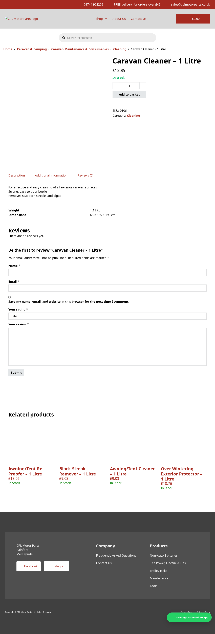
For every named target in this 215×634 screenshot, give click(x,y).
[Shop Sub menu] (106, 18)
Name (14, 266)
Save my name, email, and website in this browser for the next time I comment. (68, 301)
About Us (119, 19)
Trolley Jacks (158, 571)
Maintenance (159, 578)
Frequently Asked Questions (116, 555)
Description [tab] (16, 175)
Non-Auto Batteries (164, 555)
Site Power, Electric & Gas (168, 563)
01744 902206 (93, 4)
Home (7, 49)
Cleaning (119, 49)
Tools (153, 586)
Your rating (18, 309)
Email (13, 281)
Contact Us (138, 19)
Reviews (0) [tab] (85, 175)
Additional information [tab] (51, 175)
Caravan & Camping (32, 49)
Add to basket (129, 94)
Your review (18, 324)
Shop (99, 19)
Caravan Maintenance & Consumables (80, 49)
